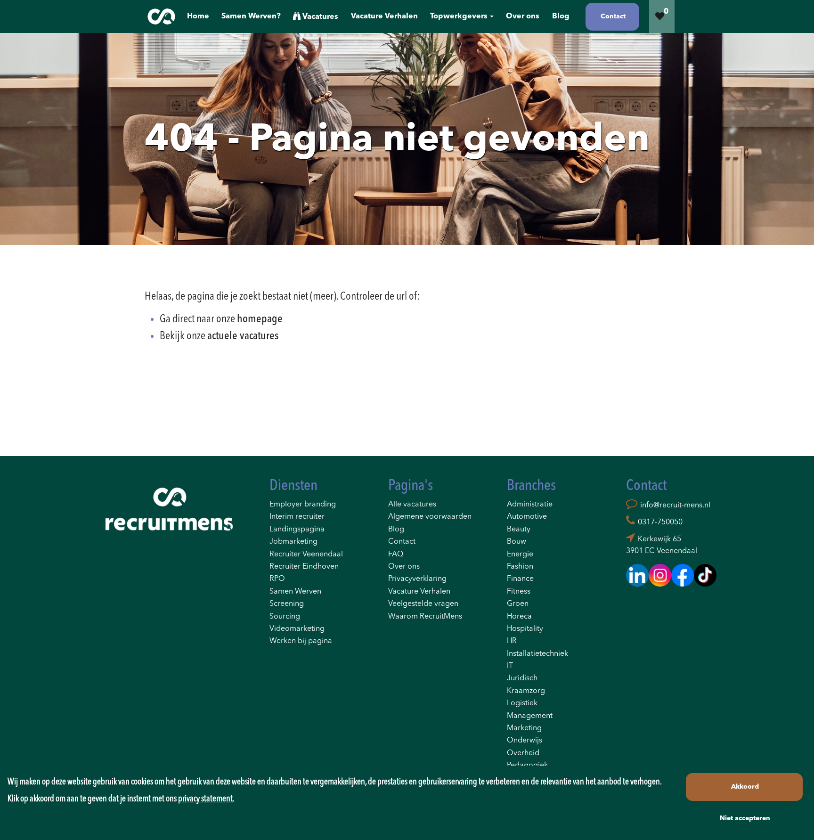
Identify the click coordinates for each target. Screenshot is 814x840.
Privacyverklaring (417, 579)
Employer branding (302, 504)
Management (530, 716)
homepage (260, 319)
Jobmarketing (293, 542)
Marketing (524, 728)
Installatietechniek (537, 654)
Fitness (518, 591)
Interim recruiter (297, 517)
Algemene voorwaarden (430, 517)
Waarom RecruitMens (425, 616)
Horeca (519, 616)
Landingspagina (297, 529)
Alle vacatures (412, 504)
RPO (277, 579)
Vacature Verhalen (419, 591)
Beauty (518, 529)
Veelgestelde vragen (423, 604)
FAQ (395, 554)
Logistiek (522, 703)
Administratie (530, 504)
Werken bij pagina (300, 641)
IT (510, 666)
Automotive (527, 517)
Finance (520, 579)
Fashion (520, 567)
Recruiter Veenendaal (306, 554)
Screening (286, 604)
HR (512, 641)
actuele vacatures (242, 336)
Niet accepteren (745, 818)
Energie (520, 554)
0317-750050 (660, 522)
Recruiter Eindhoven (304, 567)
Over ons (404, 567)
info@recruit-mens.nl (675, 505)
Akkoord (745, 786)
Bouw (516, 542)
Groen (518, 604)
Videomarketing (297, 629)
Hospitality (525, 629)
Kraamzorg (526, 691)
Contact (401, 542)
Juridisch (522, 678)
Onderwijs (524, 740)
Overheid (523, 753)
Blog (396, 529)
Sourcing (284, 616)
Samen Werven (295, 591)
